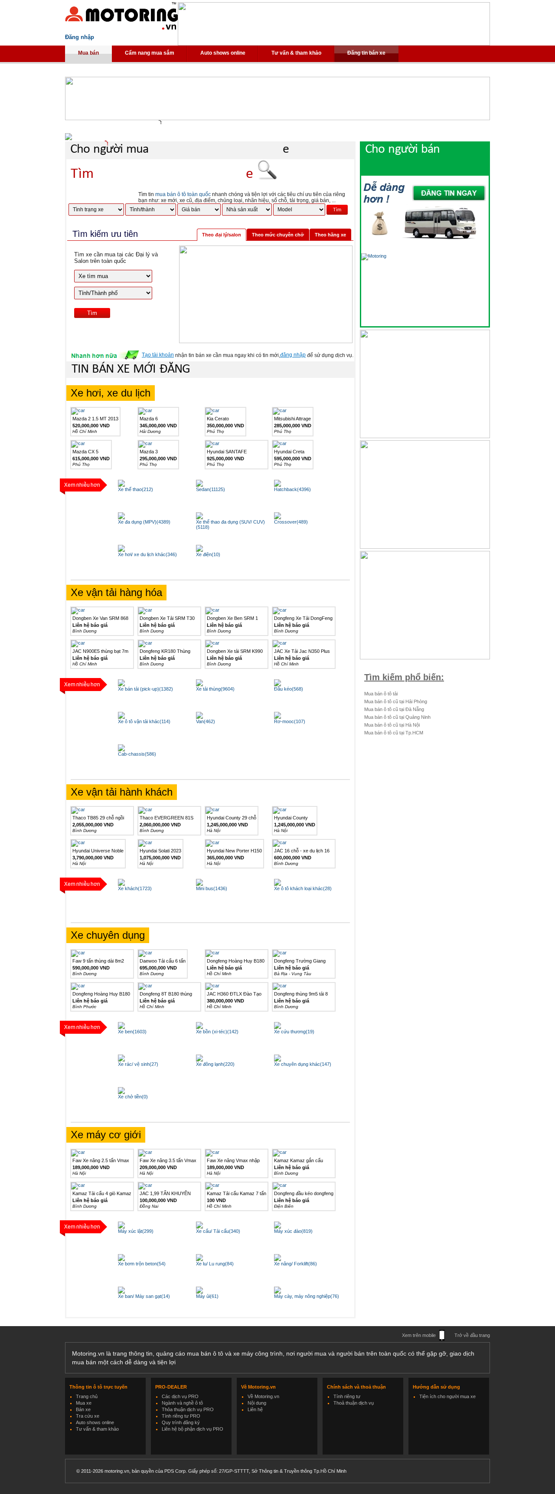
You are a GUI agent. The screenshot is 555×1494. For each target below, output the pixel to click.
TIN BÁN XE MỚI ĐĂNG (131, 369)
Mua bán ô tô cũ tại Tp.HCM (393, 732)
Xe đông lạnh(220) (215, 1064)
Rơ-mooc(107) (289, 721)
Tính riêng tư (346, 1396)
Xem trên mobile (419, 1335)
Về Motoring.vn (263, 1396)
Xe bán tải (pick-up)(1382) (145, 688)
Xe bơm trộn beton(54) (142, 1263)
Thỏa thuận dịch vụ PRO (188, 1409)
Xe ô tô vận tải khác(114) (144, 721)
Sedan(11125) (210, 489)
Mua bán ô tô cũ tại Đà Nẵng (394, 709)
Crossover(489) (291, 521)
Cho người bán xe (433, 158)
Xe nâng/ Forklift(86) (295, 1263)
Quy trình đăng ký (181, 1422)
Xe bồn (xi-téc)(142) (217, 1031)
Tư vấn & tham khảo (296, 53)
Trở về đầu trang (472, 1335)
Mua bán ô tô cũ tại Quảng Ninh (397, 717)
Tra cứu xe (87, 1416)
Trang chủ (87, 1396)
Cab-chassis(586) (137, 754)
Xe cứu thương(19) (294, 1031)
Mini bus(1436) (211, 888)
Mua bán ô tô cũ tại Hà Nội (392, 724)
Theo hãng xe (330, 234)
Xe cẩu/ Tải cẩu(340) (218, 1231)
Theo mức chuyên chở (278, 234)
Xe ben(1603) (132, 1031)
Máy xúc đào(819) (293, 1231)
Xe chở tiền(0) (133, 1096)
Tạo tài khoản (158, 355)
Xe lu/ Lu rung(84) (215, 1263)
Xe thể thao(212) (135, 489)
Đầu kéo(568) (288, 688)
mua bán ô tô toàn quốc (183, 194)
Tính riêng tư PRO (181, 1416)
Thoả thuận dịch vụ (353, 1403)
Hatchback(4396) (292, 489)
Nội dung (257, 1403)
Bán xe (83, 1409)
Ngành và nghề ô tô (182, 1403)
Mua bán (88, 53)
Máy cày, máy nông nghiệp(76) (306, 1296)
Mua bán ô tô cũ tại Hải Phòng (395, 701)
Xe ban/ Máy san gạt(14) (144, 1296)
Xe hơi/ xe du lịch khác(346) (147, 554)
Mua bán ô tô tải (381, 693)
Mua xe (83, 1403)
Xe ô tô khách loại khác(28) (303, 888)
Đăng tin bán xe (366, 53)
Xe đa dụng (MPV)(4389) (144, 521)
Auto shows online (222, 53)
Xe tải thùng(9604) (215, 688)
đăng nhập (293, 355)
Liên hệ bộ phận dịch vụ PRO (192, 1429)
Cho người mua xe (179, 149)
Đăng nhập (79, 37)
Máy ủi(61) (207, 1296)
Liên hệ (255, 1409)
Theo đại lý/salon (221, 234)
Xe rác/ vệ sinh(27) (138, 1064)
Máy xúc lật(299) (135, 1231)
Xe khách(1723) (135, 888)
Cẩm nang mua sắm (149, 53)
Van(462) (205, 721)
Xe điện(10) (208, 554)
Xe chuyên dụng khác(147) (302, 1064)
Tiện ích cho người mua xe (447, 1396)
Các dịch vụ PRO (180, 1396)
